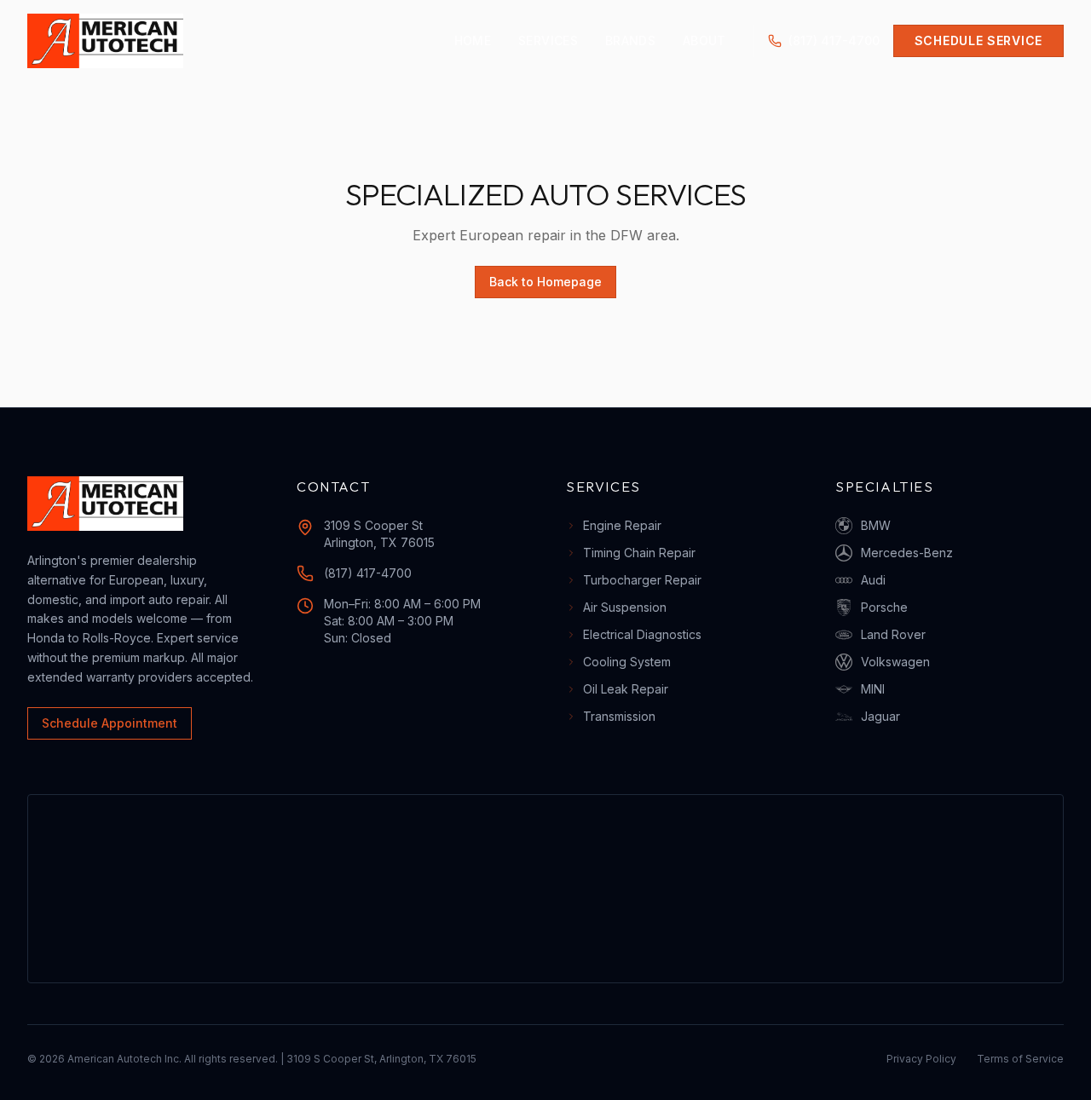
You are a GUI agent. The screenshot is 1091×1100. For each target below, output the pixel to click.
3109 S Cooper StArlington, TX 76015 (379, 534)
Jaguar (880, 716)
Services (548, 40)
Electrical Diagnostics (642, 634)
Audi (873, 580)
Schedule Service (978, 40)
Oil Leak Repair (625, 689)
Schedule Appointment (109, 723)
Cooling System (627, 661)
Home (472, 40)
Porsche (884, 607)
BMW (876, 525)
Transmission (619, 716)
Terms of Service (1020, 1058)
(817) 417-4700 (834, 40)
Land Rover (893, 634)
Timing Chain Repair (639, 552)
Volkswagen (895, 661)
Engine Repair (622, 525)
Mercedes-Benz (907, 552)
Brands (630, 40)
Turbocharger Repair (642, 580)
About (704, 40)
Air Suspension (625, 607)
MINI (873, 689)
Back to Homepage (545, 281)
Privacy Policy (921, 1058)
